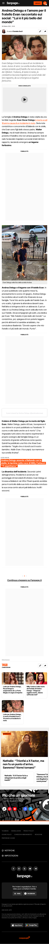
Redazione (38, 834)
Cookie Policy (7, 834)
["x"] (20, 809)
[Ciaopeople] (24, 937)
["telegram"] (30, 809)
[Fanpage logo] (13, 3)
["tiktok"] (4, 809)
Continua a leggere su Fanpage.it (24, 580)
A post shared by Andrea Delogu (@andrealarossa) (24, 413)
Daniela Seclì (17, 31)
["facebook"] (25, 809)
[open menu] (2, 3)
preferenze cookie (8, 838)
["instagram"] (10, 809)
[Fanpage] (24, 876)
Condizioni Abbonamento (23, 834)
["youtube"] (15, 809)
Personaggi (5, 660)
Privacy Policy (28, 831)
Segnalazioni (16, 831)
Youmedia (5, 831)
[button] (45, 31)
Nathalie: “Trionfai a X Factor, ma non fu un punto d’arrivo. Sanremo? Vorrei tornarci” (23, 764)
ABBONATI (37, 3)
